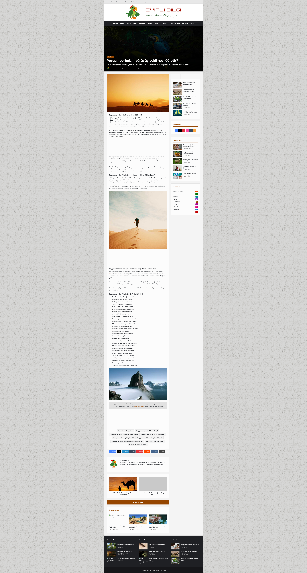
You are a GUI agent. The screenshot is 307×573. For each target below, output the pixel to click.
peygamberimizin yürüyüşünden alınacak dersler (127, 441)
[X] (124, 468)
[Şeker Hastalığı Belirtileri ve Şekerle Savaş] (177, 176)
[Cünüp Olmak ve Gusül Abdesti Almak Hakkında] (158, 519)
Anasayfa (110, 1)
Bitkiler (122, 23)
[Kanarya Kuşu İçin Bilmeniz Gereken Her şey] (177, 113)
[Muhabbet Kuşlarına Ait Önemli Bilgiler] (177, 99)
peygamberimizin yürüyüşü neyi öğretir (150, 438)
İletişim (145, 1)
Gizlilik (132, 1)
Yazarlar (116, 1)
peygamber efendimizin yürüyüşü (147, 431)
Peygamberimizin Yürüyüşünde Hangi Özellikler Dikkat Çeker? (98, 122)
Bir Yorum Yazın (138, 502)
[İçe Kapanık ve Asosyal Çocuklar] (177, 168)
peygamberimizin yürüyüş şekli (124, 438)
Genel (175, 199)
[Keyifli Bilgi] (153, 12)
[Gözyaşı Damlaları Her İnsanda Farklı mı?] (143, 546)
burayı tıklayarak (139, 406)
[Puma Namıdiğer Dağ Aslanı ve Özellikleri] (177, 147)
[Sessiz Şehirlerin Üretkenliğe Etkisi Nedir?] (143, 561)
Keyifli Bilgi (163, 570)
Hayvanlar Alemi (175, 23)
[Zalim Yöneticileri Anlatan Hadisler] (177, 106)
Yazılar (120, 1)
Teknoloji (149, 23)
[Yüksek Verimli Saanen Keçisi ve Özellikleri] (111, 546)
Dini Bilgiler (142, 23)
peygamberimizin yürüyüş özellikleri (153, 434)
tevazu (111, 274)
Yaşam (176, 196)
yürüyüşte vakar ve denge (138, 444)
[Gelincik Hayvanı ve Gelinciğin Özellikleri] (177, 92)
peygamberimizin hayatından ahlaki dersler (124, 434)
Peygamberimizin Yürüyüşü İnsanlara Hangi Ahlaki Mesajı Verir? (98, 128)
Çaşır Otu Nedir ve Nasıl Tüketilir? (126, 558)
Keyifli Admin (113, 68)
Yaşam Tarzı (165, 23)
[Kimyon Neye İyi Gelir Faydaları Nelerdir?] (177, 154)
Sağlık (135, 23)
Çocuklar (128, 23)
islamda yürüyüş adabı (126, 431)
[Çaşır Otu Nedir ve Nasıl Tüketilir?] (111, 561)
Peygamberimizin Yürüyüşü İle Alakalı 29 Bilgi (97, 134)
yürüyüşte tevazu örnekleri (155, 441)
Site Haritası (139, 1)
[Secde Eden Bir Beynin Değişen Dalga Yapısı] (118, 519)
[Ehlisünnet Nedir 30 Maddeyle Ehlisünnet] (138, 519)
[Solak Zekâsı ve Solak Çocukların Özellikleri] (177, 85)
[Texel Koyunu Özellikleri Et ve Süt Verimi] (177, 161)
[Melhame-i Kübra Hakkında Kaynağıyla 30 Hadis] (111, 554)
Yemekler (157, 23)
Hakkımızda (127, 1)
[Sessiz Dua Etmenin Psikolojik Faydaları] (143, 554)
